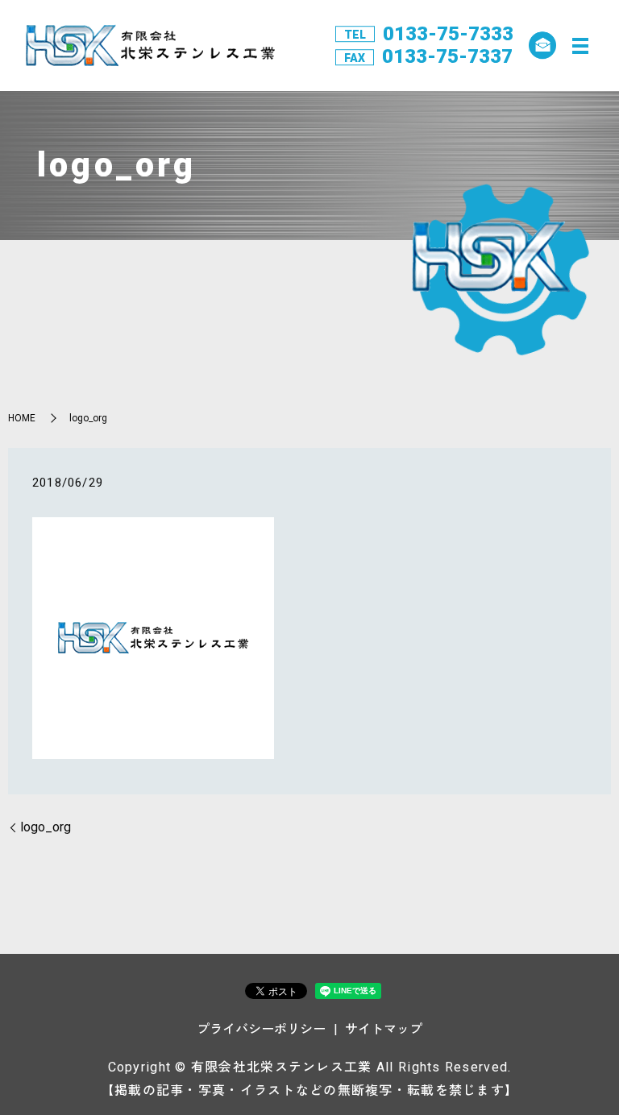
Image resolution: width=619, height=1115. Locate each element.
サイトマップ (383, 1029)
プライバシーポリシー (261, 1029)
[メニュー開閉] (580, 46)
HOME (21, 418)
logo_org (45, 827)
